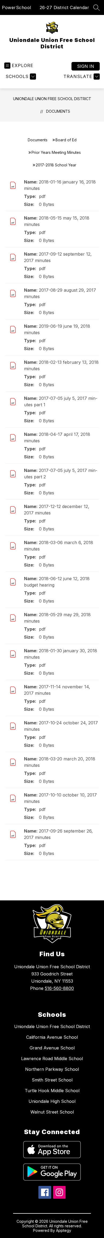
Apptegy (63, 1230)
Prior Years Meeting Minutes (56, 152)
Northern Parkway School (52, 1069)
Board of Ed (66, 140)
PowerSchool (16, 7)
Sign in (85, 66)
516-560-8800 (59, 988)
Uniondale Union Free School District (52, 98)
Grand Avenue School (52, 1047)
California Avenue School (52, 1037)
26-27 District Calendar (64, 7)
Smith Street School (52, 1080)
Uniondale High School (52, 1101)
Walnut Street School (52, 1112)
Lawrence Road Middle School (52, 1058)
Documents (58, 111)
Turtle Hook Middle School (52, 1090)
